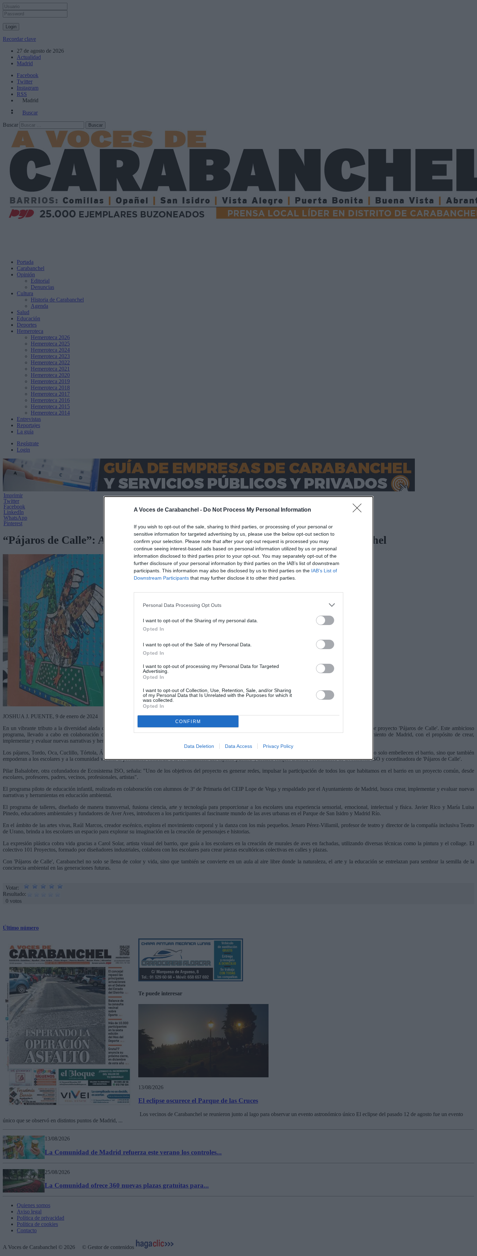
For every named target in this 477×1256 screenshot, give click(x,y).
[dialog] (238, 628)
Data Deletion (199, 746)
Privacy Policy (278, 746)
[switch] (325, 620)
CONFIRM (188, 721)
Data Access (238, 746)
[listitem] (238, 605)
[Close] (359, 510)
